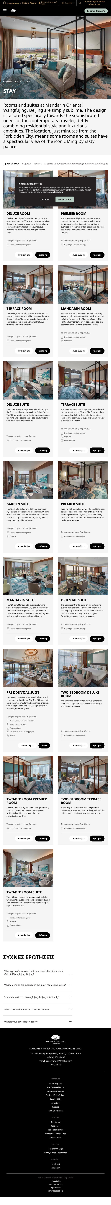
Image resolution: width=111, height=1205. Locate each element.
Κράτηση (42, 255)
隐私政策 (60, 192)
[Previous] (8, 189)
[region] (55, 191)
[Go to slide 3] (31, 396)
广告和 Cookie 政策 (47, 192)
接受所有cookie (64, 199)
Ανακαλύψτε (24, 255)
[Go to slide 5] (34, 684)
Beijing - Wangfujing (31, 3)
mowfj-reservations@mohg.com (55, 1060)
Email (44, 745)
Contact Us (55, 1064)
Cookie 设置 (45, 199)
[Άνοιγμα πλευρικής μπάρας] (4, 11)
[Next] (102, 189)
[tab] (11, 163)
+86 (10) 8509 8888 (55, 1057)
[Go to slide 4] (87, 592)
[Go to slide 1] (27, 300)
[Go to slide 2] (30, 300)
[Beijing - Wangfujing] (13, 11)
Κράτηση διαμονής (96, 11)
